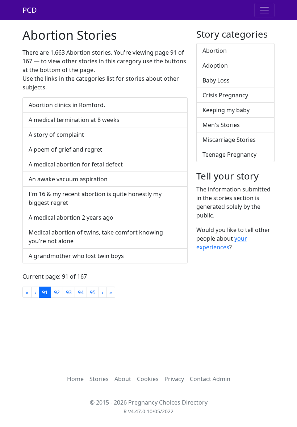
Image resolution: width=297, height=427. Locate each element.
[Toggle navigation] (264, 10)
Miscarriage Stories (229, 140)
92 (57, 292)
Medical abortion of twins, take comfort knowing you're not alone (96, 236)
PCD (29, 10)
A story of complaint (56, 135)
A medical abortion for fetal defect (76, 164)
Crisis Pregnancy (225, 95)
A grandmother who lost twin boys (76, 256)
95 (93, 292)
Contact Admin (210, 379)
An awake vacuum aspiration (68, 179)
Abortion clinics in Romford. (67, 105)
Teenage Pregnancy (229, 154)
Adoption (215, 65)
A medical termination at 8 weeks (74, 120)
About (122, 379)
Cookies (148, 379)
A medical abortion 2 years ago (71, 217)
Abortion (214, 51)
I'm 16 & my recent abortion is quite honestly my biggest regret (95, 198)
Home (75, 379)
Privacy (174, 379)
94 (81, 292)
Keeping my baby (226, 110)
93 (69, 292)
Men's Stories (221, 125)
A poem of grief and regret (65, 149)
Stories (99, 379)
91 (45, 292)
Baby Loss (216, 80)
